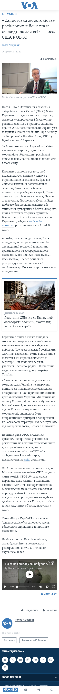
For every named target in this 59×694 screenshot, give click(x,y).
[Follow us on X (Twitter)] (13, 660)
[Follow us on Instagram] (28, 660)
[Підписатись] (5, 667)
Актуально (9, 14)
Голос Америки (11, 45)
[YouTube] (26, 690)
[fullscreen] (53, 586)
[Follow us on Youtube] (20, 660)
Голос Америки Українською (25, 568)
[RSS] (43, 660)
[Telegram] (39, 690)
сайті (26, 459)
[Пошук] (51, 690)
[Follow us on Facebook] (5, 660)
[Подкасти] (51, 660)
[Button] (48, 59)
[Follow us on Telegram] (35, 660)
